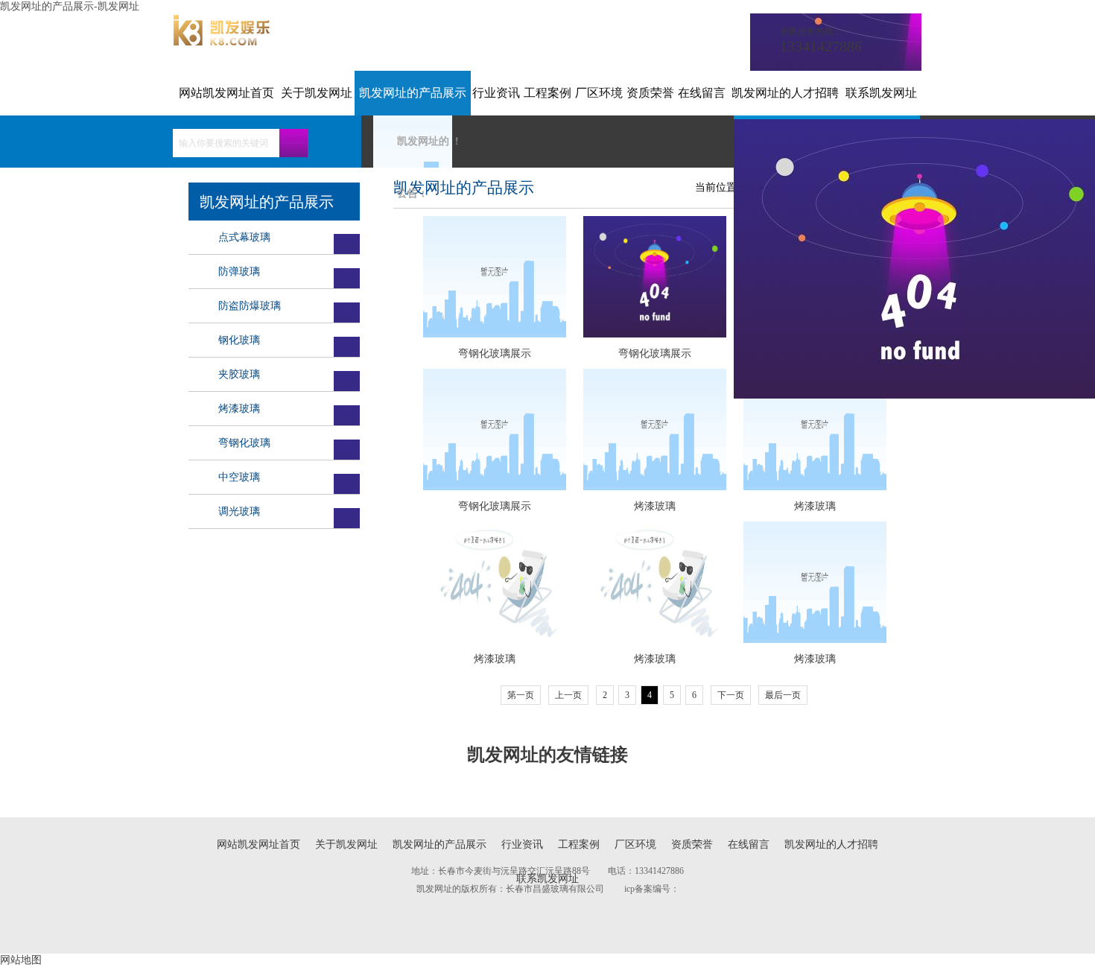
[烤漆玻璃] (654, 430)
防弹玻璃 (239, 271)
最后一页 (783, 695)
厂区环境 (599, 92)
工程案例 (547, 92)
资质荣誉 (650, 92)
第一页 (520, 695)
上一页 (568, 695)
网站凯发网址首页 (226, 92)
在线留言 (702, 92)
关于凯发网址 (316, 92)
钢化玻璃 (239, 340)
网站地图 (21, 960)
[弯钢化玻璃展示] (494, 277)
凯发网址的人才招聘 (785, 92)
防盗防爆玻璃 (249, 305)
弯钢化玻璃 (244, 442)
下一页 (730, 695)
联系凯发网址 (881, 92)
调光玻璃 (239, 511)
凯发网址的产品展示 (412, 92)
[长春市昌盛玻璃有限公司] (222, 42)
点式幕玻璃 (244, 237)
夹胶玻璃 (239, 374)
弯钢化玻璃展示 (494, 353)
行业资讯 (496, 92)
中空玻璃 (239, 477)
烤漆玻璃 (239, 408)
